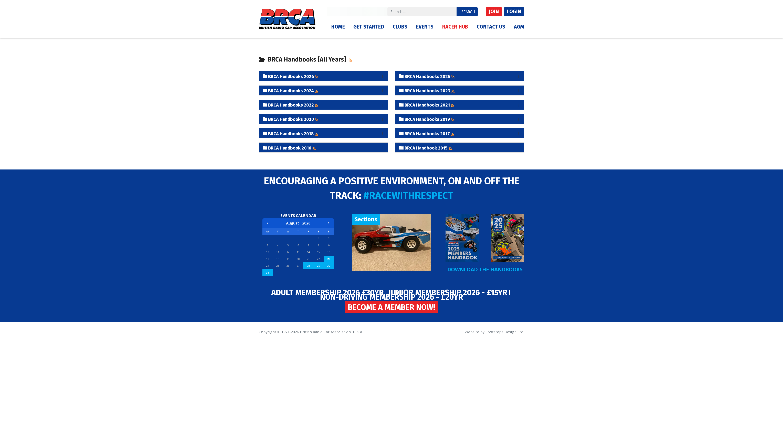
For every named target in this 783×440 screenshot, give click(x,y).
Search (468, 11)
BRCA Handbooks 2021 (427, 104)
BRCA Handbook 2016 (289, 147)
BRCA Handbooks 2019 (427, 119)
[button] (368, 27)
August (294, 223)
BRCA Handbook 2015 (426, 147)
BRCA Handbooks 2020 (290, 119)
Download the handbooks (485, 269)
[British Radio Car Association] (287, 18)
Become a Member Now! (391, 307)
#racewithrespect (408, 195)
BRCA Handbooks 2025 (427, 76)
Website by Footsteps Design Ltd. (494, 331)
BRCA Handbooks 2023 (427, 90)
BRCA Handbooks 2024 (290, 90)
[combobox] (422, 11)
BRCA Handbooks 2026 (290, 76)
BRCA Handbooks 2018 (290, 133)
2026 (306, 223)
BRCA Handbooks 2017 (427, 133)
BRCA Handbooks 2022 (290, 104)
